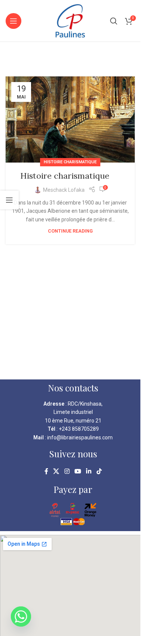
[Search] (113, 20)
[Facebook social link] (46, 471)
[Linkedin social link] (89, 471)
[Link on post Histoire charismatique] (70, 119)
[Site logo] (70, 20)
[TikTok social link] (99, 471)
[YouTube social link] (77, 471)
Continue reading (70, 231)
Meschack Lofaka (64, 190)
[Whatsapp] (21, 616)
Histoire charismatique (70, 162)
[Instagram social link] (67, 471)
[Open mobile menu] (13, 20)
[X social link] (56, 471)
